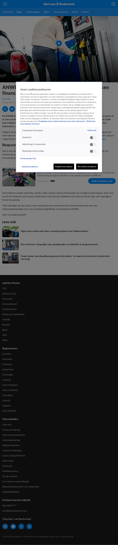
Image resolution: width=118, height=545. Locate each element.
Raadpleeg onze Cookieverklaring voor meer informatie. (62, 121)
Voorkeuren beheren (30, 166)
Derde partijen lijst (28, 158)
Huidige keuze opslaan (64, 166)
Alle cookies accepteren (87, 166)
